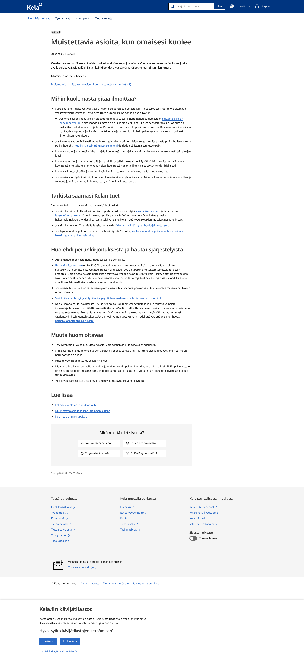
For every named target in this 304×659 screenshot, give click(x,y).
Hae (219, 6)
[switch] (193, 538)
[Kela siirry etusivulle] (34, 6)
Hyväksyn (48, 641)
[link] (39, 18)
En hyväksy (70, 641)
